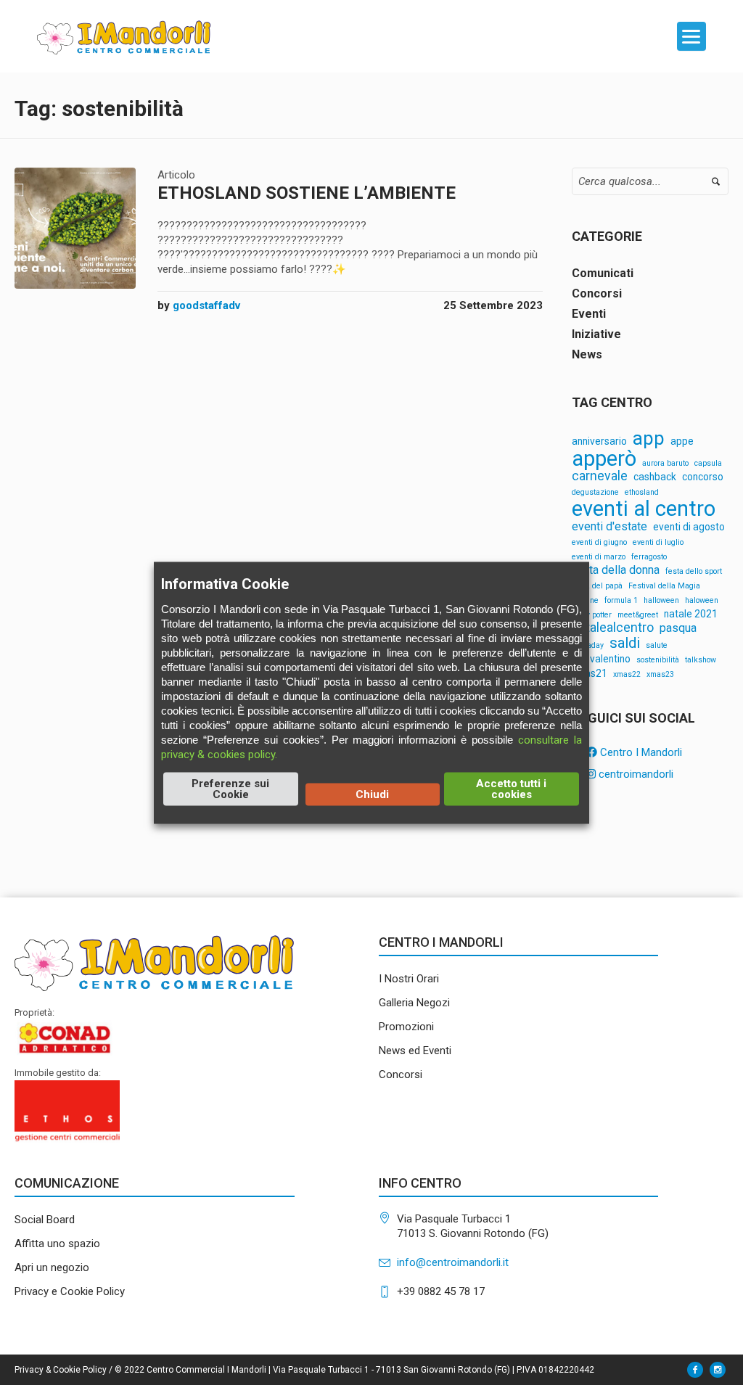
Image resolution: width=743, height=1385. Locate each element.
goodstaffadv (206, 305)
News (587, 354)
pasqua (678, 628)
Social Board (45, 1219)
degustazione (595, 493)
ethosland (642, 493)
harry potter (592, 616)
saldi (624, 643)
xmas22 (627, 675)
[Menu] (691, 36)
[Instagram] (718, 1370)
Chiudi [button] (372, 793)
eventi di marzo (598, 558)
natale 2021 (691, 614)
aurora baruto (665, 464)
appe (682, 442)
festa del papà (597, 587)
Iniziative (596, 334)
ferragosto (649, 558)
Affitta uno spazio (57, 1243)
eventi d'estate (609, 527)
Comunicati (602, 273)
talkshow (700, 661)
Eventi (589, 314)
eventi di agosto (689, 527)
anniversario (599, 442)
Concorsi (597, 293)
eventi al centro (643, 508)
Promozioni (406, 1026)
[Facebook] (695, 1370)
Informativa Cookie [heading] (225, 583)
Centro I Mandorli (639, 752)
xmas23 (660, 675)
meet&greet (637, 616)
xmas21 (589, 674)
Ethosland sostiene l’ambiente (306, 193)
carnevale (600, 476)
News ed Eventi (415, 1050)
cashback (654, 477)
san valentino (601, 659)
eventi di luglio (658, 543)
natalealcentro (613, 628)
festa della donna (616, 570)
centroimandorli (634, 774)
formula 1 (621, 601)
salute (657, 646)
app (649, 439)
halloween (661, 601)
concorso (702, 477)
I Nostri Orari (409, 978)
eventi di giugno (599, 543)
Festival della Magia (664, 587)
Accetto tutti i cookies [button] (511, 788)
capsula (708, 464)
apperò (604, 458)
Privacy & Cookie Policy (61, 1370)
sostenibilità (657, 661)
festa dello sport (693, 572)
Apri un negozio (52, 1267)
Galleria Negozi (414, 1002)
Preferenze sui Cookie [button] (230, 788)
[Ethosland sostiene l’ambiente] (75, 228)
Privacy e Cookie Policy (70, 1291)
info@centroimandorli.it (453, 1262)
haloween (701, 601)
